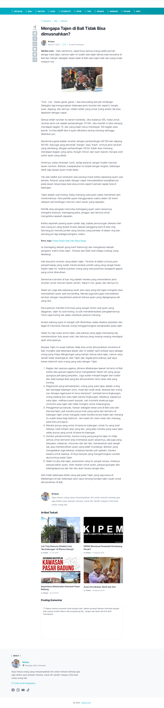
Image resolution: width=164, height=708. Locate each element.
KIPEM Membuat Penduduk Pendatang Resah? (103, 547)
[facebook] (35, 33)
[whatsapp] (35, 44)
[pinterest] (35, 54)
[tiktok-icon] (28, 690)
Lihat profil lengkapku (24, 683)
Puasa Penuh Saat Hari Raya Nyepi (69, 240)
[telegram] (35, 49)
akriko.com (86, 703)
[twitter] (35, 38)
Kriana (25, 662)
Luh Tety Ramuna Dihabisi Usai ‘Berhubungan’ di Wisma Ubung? (57, 547)
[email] (35, 59)
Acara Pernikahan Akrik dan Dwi (100, 587)
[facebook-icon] (13, 690)
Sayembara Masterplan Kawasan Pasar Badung (60, 588)
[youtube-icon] (23, 690)
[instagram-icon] (18, 690)
